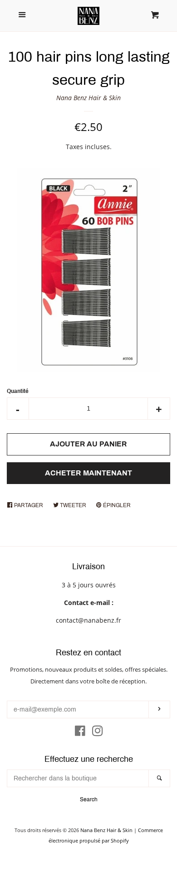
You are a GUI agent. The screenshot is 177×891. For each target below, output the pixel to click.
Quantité (18, 391)
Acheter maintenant (88, 473)
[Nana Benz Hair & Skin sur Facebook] (80, 732)
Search (89, 799)
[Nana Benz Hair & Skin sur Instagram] (97, 732)
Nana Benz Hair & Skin (88, 97)
